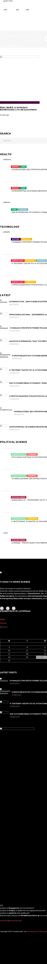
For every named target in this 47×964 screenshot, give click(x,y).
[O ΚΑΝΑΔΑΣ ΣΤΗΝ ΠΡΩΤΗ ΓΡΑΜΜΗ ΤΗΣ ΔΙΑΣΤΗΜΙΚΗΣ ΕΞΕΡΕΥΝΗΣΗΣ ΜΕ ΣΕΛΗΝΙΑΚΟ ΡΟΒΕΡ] (7, 238)
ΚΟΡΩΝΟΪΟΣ (32, 454)
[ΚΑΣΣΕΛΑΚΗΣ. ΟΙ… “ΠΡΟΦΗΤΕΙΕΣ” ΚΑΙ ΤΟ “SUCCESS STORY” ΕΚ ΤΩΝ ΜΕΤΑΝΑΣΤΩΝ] (7, 496)
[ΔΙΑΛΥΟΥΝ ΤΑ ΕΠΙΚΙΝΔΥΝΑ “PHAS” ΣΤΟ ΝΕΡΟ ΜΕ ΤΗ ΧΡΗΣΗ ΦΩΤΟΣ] (3, 342)
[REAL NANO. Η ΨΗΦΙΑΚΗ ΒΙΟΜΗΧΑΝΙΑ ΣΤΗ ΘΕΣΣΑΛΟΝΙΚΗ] (20, 57)
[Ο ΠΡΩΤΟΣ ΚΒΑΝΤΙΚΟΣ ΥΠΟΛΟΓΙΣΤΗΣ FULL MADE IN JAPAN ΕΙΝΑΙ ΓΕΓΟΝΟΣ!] (7, 281)
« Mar (2, 663)
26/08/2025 (19, 414)
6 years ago (4, 115)
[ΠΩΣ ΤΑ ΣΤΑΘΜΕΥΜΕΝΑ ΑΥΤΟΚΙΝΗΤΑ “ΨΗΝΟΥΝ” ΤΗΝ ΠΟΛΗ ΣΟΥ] (3, 384)
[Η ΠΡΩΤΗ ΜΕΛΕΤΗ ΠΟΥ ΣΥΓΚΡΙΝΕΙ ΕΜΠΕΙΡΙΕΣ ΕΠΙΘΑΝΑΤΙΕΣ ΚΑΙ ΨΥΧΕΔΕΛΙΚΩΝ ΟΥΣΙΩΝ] (5, 357)
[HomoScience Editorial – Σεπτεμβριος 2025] (3, 316)
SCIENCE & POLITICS (18, 454)
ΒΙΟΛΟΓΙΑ (15, 167)
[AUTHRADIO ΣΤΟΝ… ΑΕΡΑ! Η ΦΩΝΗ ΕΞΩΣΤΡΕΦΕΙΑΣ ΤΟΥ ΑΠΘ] (3, 303)
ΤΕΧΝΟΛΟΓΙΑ (26, 239)
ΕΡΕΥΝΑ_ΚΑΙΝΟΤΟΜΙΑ (9, 102)
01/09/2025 (14, 317)
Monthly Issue (17, 261)
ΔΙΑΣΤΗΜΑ (15, 239)
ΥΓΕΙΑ (23, 167)
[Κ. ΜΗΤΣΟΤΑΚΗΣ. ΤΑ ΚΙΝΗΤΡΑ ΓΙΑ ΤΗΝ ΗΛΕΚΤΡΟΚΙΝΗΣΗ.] (7, 517)
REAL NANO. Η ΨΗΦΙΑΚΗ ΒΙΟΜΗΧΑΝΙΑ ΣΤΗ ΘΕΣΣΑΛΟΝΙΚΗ (18, 109)
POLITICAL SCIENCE (18, 497)
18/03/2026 (14, 304)
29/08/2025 (14, 373)
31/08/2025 (14, 344)
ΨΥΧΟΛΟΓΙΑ (23, 210)
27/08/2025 (14, 399)
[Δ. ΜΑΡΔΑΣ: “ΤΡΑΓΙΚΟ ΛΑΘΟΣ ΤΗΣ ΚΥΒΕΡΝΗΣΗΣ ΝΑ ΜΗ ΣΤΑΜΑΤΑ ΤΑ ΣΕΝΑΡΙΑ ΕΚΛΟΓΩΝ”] (7, 539)
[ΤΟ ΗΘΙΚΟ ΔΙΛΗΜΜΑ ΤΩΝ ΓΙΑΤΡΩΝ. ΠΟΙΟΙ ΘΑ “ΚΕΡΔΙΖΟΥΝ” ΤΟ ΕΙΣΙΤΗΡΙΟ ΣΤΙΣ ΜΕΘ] (7, 474)
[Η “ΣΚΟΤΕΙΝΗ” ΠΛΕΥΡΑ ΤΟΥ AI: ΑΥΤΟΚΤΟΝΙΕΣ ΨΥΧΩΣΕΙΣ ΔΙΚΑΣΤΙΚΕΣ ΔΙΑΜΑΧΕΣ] (7, 259)
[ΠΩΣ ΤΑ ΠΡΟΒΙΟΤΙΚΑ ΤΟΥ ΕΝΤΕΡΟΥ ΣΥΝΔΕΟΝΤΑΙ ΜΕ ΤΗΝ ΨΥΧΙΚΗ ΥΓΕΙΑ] (7, 208)
